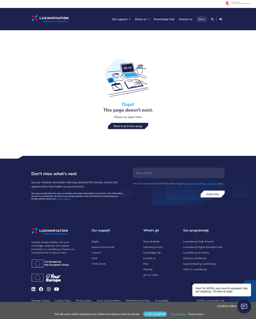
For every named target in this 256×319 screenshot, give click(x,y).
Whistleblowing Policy (138, 300)
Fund (94, 258)
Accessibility (162, 300)
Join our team (150, 274)
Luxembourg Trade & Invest (198, 241)
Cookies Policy (63, 300)
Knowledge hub (152, 252)
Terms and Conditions (108, 300)
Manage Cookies (40, 300)
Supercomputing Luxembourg (199, 263)
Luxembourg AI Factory (196, 252)
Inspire (95, 241)
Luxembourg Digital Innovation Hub (202, 247)
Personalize (178, 314)
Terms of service (209, 183)
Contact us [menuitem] (185, 19)
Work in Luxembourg (195, 269)
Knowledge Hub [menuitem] (164, 19)
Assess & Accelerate (103, 247)
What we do (99, 263)
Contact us (149, 258)
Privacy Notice (63, 198)
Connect (96, 252)
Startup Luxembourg (194, 258)
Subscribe (212, 194)
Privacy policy (190, 183)
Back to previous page (128, 126)
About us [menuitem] (140, 19)
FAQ (145, 263)
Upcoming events (153, 247)
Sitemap (148, 269)
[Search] (212, 19)
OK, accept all (156, 314)
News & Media (151, 241)
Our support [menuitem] (119, 19)
